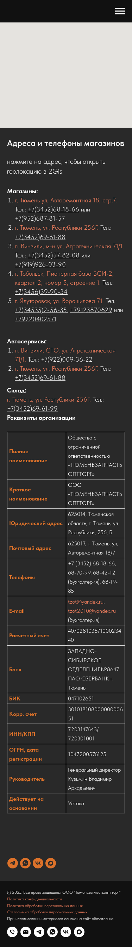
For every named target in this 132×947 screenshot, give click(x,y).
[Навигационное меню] (120, 11)
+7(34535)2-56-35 (41, 310)
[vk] (38, 863)
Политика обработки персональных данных (45, 905)
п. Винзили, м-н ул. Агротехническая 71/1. (69, 246)
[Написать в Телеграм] (39, 932)
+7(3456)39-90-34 (41, 291)
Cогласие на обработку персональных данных (47, 911)
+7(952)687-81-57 (40, 218)
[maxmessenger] (50, 863)
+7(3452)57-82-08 (54, 255)
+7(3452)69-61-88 (40, 237)
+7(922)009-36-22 (67, 359)
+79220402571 (35, 319)
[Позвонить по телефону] (12, 932)
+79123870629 (91, 310)
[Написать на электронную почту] (25, 932)
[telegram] (12, 863)
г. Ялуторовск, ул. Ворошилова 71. (59, 300)
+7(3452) (19, 408)
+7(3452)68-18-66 (53, 209)
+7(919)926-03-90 (40, 264)
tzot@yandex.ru (85, 601)
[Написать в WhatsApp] (52, 932)
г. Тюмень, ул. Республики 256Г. (57, 227)
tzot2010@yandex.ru (92, 610)
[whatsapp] (25, 863)
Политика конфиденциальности (34, 898)
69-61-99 (45, 408)
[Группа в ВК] (66, 932)
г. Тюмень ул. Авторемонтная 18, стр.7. (66, 200)
